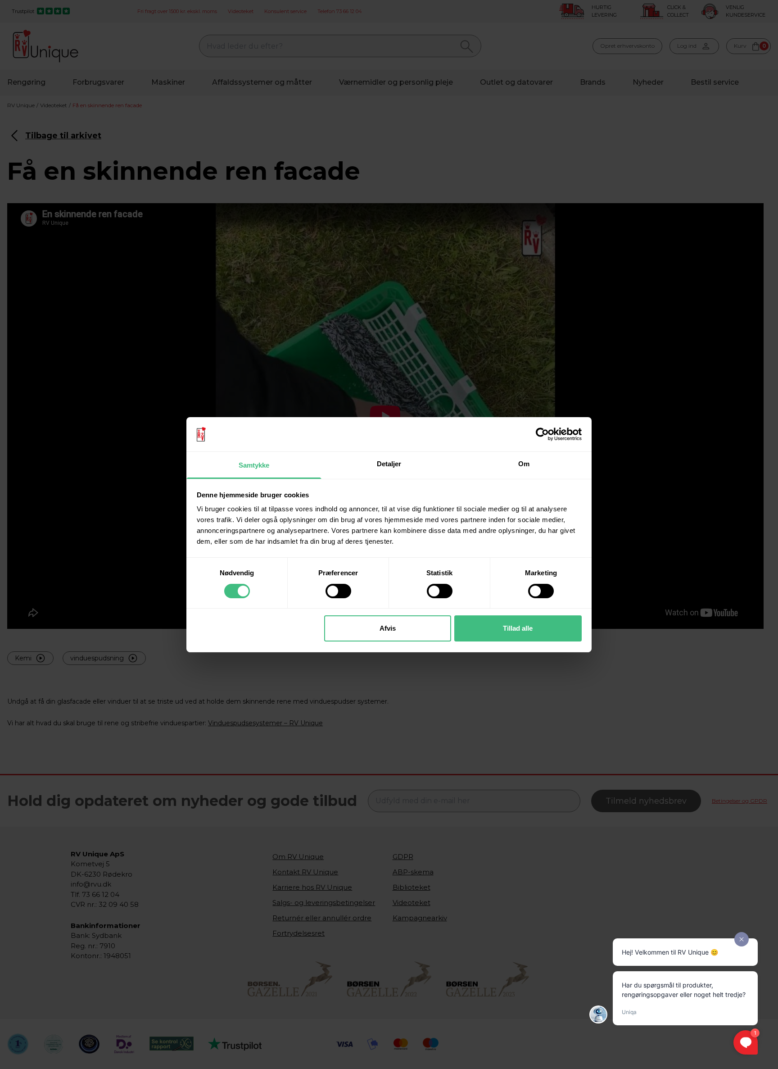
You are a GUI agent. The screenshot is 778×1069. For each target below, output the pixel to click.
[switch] (338, 591)
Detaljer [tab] (389, 464)
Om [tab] (523, 464)
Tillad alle (518, 628)
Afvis (388, 628)
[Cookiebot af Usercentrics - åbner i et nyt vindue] (542, 434)
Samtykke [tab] (254, 465)
